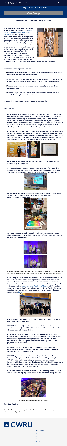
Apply (36, 433)
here (20, 292)
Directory (37, 441)
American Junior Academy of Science (35, 286)
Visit (36, 439)
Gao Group (33, 13)
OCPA (48, 337)
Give (36, 436)
